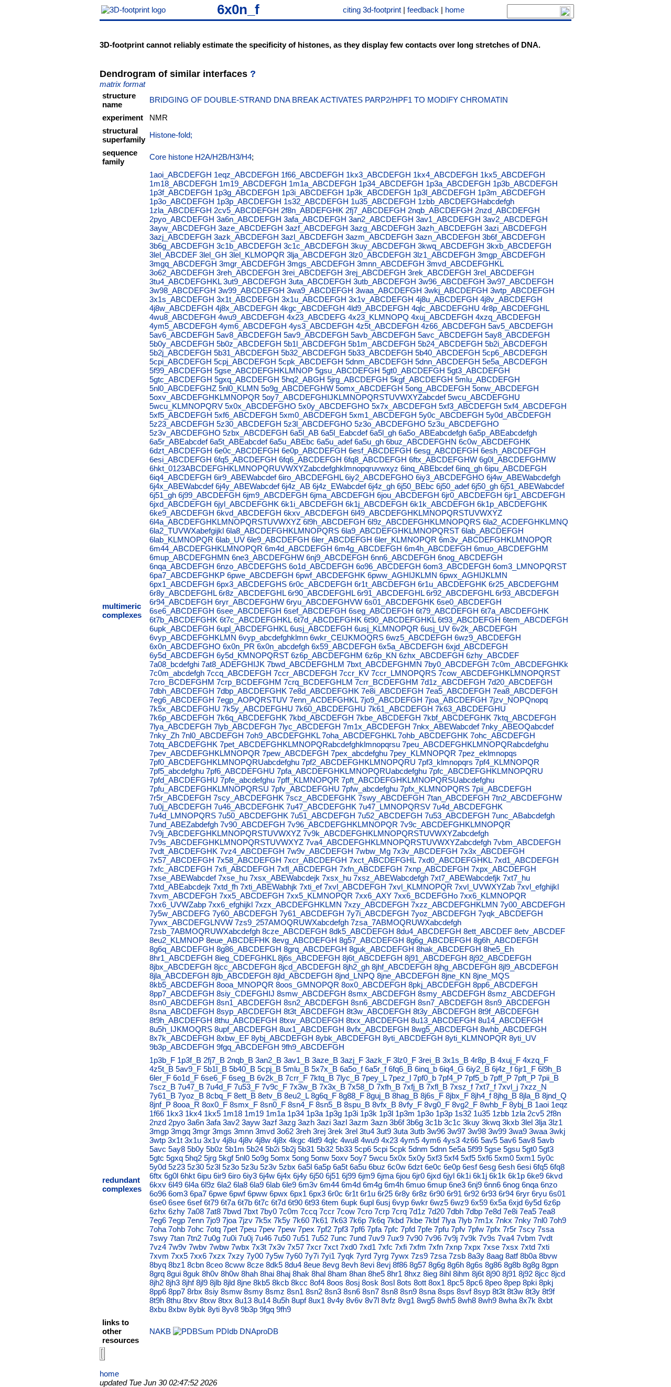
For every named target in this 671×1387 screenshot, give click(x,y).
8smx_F (244, 1104)
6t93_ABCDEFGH (469, 619)
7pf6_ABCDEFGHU (240, 771)
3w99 (497, 1131)
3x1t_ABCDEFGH (248, 299)
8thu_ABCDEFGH (245, 1020)
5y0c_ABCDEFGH (451, 414)
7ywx (400, 1255)
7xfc (385, 1246)
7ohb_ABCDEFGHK (433, 735)
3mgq (180, 1131)
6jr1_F (525, 1068)
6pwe (218, 1193)
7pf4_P (450, 1077)
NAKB (160, 1331)
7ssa (545, 1229)
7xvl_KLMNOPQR (420, 886)
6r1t (351, 1193)
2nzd (157, 1122)
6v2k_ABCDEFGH (484, 628)
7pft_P (525, 1077)
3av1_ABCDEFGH (448, 219)
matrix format (122, 84)
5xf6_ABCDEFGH (245, 414)
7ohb (176, 1229)
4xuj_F (509, 1060)
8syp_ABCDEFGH (249, 1011)
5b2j (289, 1149)
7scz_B (162, 1086)
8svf (464, 1291)
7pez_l (399, 1077)
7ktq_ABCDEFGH (524, 717)
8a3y (476, 1255)
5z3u (249, 1166)
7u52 (319, 1238)
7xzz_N (533, 1086)
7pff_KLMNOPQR (308, 779)
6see (176, 1202)
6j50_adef (452, 486)
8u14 (262, 1300)
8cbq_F (219, 1095)
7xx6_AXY (373, 895)
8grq (157, 1273)
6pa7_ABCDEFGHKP (187, 575)
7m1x (483, 1220)
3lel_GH (213, 254)
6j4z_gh (381, 486)
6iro (234, 1175)
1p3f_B (189, 1060)
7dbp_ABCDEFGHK (252, 690)
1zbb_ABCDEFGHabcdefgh (466, 201)
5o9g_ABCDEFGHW (297, 388)
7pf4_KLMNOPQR (507, 762)
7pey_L (374, 1077)
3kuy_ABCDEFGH (383, 245)
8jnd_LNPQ (355, 975)
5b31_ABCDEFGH (246, 352)
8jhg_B (505, 1095)
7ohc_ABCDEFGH (502, 735)
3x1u (193, 1140)
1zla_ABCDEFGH (180, 210)
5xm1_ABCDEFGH (383, 414)
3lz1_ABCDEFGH (444, 254)
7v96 (433, 1238)
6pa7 (198, 1193)
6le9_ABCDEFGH (278, 539)
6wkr (419, 1202)
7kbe (414, 1220)
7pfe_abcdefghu (247, 779)
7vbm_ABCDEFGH (527, 842)
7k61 (319, 1220)
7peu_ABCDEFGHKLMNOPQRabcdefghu (475, 744)
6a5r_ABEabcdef (178, 441)
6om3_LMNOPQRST (530, 566)
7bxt (250, 1211)
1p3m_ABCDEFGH (511, 192)
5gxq (174, 1157)
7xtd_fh (225, 886)
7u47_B (191, 1086)
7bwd (232, 1211)
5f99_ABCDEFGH (180, 370)
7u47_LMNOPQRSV (394, 806)
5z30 (195, 1166)
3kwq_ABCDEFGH (451, 245)
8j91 (509, 1273)
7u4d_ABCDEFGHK (467, 806)
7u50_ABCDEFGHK (253, 815)
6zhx (157, 1211)
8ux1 (316, 1300)
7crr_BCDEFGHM (386, 682)
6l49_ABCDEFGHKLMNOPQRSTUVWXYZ (426, 512)
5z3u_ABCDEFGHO (463, 423)
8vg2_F (465, 1104)
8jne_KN (456, 975)
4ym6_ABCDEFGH (253, 325)
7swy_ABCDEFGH (391, 797)
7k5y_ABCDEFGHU (257, 708)
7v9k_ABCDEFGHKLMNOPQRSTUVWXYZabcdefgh (396, 833)
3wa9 (517, 1131)
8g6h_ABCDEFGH (505, 940)
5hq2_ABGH (303, 379)
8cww (235, 1264)
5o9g (260, 1157)
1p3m (405, 1113)
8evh (349, 1264)
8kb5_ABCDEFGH (181, 984)
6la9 (257, 1184)
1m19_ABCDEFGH (253, 183)
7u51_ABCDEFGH (322, 815)
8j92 (525, 1273)
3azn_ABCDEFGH (447, 236)
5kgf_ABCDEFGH (421, 379)
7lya (448, 1220)
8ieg (430, 1273)
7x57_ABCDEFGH (181, 860)
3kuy (471, 1122)
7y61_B (162, 1095)
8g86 (493, 1264)
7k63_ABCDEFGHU (470, 708)
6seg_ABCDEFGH (381, 610)
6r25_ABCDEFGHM (524, 584)
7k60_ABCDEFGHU (330, 708)
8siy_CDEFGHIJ (246, 993)
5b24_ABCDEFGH (450, 343)
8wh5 (446, 1300)
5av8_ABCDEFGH (249, 334)
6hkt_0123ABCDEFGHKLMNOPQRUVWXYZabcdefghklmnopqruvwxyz (273, 468)
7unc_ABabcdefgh (523, 815)
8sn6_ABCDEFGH (383, 1002)
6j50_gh (484, 486)
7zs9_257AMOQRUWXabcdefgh (292, 922)
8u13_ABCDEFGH (443, 1020)
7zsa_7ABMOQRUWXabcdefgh (406, 922)
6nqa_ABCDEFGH (181, 566)
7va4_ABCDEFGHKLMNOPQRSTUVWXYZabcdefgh (398, 842)
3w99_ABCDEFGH (251, 290)
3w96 (436, 1131)
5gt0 (529, 1149)
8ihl (445, 1273)
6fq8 (557, 1166)
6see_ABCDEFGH (249, 610)
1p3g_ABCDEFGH (246, 192)
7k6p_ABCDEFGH (181, 717)
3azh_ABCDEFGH (449, 228)
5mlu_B (296, 1068)
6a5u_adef (334, 441)
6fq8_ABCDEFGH (375, 459)
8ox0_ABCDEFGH (373, 984)
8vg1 (406, 1300)
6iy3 (250, 1175)
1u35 (481, 1113)
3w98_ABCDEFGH (182, 290)
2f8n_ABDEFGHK (312, 210)
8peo (493, 1282)
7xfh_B (388, 1086)
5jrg (210, 1157)
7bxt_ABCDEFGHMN (384, 664)
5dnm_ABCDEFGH (379, 361)
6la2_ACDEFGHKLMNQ (525, 521)
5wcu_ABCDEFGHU (484, 397)
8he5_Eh (498, 949)
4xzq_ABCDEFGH (507, 317)
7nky (522, 1220)
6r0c (335, 1193)
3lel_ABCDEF (173, 254)
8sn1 (295, 1291)
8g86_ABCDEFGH (249, 949)
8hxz (412, 1273)
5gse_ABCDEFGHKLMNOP (263, 370)
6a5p (322, 1166)
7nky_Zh (164, 735)
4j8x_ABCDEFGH (246, 308)
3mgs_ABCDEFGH (321, 263)
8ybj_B (521, 1104)
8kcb (280, 1282)
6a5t (340, 1166)
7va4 (505, 1238)
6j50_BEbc (415, 486)
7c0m (288, 1211)
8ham (337, 1273)
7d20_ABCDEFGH (520, 682)
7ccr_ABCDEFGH (305, 673)
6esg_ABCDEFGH (446, 450)
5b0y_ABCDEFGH (181, 343)
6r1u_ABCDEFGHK (452, 584)
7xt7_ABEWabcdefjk (465, 877)
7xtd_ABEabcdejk (180, 886)
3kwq (491, 1122)
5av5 (489, 1140)
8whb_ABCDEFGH (513, 1029)
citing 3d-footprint (372, 9)
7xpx (472, 1246)
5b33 (344, 1149)
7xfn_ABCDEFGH (370, 868)
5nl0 (242, 1157)
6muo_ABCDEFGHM (511, 548)
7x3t (259, 1246)
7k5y (282, 1220)
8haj (283, 1273)
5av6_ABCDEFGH (181, 334)
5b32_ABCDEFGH (313, 352)
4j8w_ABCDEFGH (181, 308)
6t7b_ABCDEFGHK (183, 619)
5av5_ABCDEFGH (520, 325)
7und (357, 1238)
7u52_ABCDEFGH (390, 815)
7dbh (455, 1211)
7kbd (395, 1220)
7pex (306, 1229)
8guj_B (378, 1095)
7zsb (457, 1255)
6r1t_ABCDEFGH (385, 584)
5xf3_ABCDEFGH (470, 406)
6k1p (516, 1175)
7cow (346, 1211)
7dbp (474, 1211)
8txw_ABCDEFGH (311, 1020)
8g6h (455, 1264)
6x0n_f (238, 9)
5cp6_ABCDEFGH (514, 352)
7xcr (313, 1246)
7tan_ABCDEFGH (458, 797)
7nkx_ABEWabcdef (446, 726)
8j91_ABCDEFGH (436, 957)
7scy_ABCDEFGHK (248, 797)
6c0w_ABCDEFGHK (495, 441)
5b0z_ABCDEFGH (249, 343)
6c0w (396, 1166)
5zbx (287, 1166)
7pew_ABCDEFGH (295, 753)
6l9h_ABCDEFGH (334, 521)
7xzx (217, 1255)
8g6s (474, 1264)
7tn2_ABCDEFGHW (527, 797)
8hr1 (394, 1273)
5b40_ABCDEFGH (447, 352)
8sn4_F (300, 1104)
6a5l (305, 1166)
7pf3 (340, 1229)
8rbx (194, 1291)
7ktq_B (322, 1077)
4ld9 (315, 1140)
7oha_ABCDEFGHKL (359, 735)
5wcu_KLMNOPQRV (186, 406)
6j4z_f (502, 1068)
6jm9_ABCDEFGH (275, 495)
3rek (335, 1131)
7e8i (510, 1211)
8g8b (512, 1264)
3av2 (231, 1122)
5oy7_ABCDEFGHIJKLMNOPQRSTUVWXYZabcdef (354, 397)
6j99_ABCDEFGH (209, 495)
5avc (157, 1149)
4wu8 (349, 1140)
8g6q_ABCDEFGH (181, 949)
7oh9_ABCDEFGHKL (283, 735)
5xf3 (434, 1157)
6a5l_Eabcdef (344, 432)
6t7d (278, 1202)
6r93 (488, 1193)
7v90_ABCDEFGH (252, 824)
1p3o (425, 1113)
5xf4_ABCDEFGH (535, 406)
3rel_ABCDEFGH (503, 272)
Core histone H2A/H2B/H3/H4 (200, 156)
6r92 (471, 1193)
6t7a (228, 1202)
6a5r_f (375, 1068)
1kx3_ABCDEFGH (378, 174)
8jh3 (173, 1282)
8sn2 (314, 1291)
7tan (177, 1238)
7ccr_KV (354, 673)
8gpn (550, 1264)
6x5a (498, 1202)
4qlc (331, 1140)
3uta (400, 1131)
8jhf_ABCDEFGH (402, 966)
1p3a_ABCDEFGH (458, 183)
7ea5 (528, 1211)
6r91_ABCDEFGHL (390, 593)
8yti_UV (522, 1038)
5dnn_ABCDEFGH (447, 361)
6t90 (295, 1202)
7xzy (236, 1255)
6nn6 (492, 1184)
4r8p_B (483, 1060)
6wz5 (439, 1202)
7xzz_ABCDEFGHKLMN (454, 904)
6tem (330, 1202)
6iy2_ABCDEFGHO (379, 477)
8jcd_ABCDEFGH (309, 966)
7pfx (493, 1229)
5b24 (254, 1149)
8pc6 (474, 1282)
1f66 (156, 1113)
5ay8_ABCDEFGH (517, 334)
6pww (257, 1193)
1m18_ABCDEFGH (183, 183)
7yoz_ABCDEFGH (443, 913)
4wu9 (370, 1140)
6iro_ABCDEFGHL (310, 477)
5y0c (545, 1157)
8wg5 (426, 1300)
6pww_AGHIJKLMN (402, 575)
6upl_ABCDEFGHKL (252, 628)
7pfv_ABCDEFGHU (305, 788)
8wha (508, 1300)
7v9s (487, 1238)
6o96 (157, 1193)
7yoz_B (191, 1095)
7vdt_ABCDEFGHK (183, 851)
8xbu (157, 1309)
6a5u (358, 1166)
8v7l (372, 1300)
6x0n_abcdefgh (283, 646)
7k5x (263, 1220)
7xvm (159, 1255)
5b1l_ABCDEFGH (315, 343)
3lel (527, 1122)
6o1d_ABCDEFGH (321, 566)
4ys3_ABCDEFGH (321, 325)
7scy (526, 1229)
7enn (195, 1220)
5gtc (156, 1157)
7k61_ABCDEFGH (400, 708)
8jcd (558, 1273)
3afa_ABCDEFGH (315, 219)
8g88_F (351, 1095)
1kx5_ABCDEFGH (512, 174)
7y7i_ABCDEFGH (378, 913)
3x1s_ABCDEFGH (181, 299)
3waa (538, 1131)
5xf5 (468, 1157)
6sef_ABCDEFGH (315, 610)
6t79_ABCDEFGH (447, 610)
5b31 (306, 1149)
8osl (388, 1282)
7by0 (268, 1211)
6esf (469, 1166)
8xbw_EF (233, 1038)
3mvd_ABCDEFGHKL (465, 263)
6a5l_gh (383, 432)
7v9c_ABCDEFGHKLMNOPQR (455, 824)
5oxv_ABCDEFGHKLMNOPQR (204, 397)
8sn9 (408, 1291)
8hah (249, 1273)
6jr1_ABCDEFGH (534, 495)
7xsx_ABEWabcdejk (285, 877)
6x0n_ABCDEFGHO (185, 646)
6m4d (351, 1184)
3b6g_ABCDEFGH (181, 245)
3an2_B (268, 1060)
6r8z (419, 1193)
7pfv (458, 1229)
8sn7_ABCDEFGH (450, 1002)
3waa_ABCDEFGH (388, 290)
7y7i (312, 1255)
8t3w (515, 1291)
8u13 (243, 1300)
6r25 (385, 1193)
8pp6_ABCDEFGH (505, 984)
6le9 (289, 1184)
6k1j (480, 1175)
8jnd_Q (554, 1095)
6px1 (298, 1193)
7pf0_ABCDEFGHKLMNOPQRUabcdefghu (224, 762)
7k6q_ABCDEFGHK (252, 717)
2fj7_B (214, 1060)
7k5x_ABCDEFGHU (184, 708)
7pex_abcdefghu (359, 753)
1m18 (232, 1113)
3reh (303, 1131)
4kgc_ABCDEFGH (312, 308)
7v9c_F (274, 1086)
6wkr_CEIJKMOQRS (347, 637)
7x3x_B (332, 1086)
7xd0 (348, 1246)
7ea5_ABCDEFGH (458, 690)
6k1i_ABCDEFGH (312, 504)
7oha (157, 1229)
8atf (511, 1255)
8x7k (527, 1300)
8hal (318, 1273)
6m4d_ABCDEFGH (298, 548)
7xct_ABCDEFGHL (382, 860)
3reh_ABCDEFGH (248, 272)
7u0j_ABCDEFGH (180, 806)
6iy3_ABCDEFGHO (450, 477)
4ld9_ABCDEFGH (378, 308)
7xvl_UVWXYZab (484, 886)
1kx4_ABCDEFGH (445, 174)
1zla (518, 1113)
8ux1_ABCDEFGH (311, 1029)
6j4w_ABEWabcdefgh (523, 477)
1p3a (314, 1113)
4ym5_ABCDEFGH (183, 325)
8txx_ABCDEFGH (377, 1020)
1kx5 (212, 1113)
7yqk (345, 1255)
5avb (545, 1140)
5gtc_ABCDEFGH (180, 379)
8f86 (400, 1264)
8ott (420, 1282)
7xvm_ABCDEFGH (183, 895)
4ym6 (431, 1140)
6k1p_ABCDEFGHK (512, 504)
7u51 (301, 1238)
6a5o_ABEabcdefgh (432, 432)
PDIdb (226, 1331)
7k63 (338, 1220)
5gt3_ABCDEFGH (478, 370)
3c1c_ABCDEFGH (316, 245)
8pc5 (455, 1282)
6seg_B (242, 1077)
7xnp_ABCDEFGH (436, 868)
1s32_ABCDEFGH (316, 201)
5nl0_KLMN (239, 388)
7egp (176, 1220)
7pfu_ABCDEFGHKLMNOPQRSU (209, 788)
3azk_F (378, 1060)
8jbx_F (457, 1095)
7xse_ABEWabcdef (182, 877)
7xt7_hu (516, 877)
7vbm (526, 1238)
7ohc (195, 1229)
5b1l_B (215, 1068)
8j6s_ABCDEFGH (309, 957)
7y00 (254, 1255)
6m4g (372, 1184)
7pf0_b (424, 1077)
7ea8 (546, 1211)
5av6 (508, 1140)
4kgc (297, 1140)
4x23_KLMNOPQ (378, 317)
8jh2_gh (356, 966)
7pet (230, 1229)
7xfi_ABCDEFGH (244, 868)
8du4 (293, 1264)
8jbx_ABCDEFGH (180, 966)
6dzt (415, 1166)
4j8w (262, 1140)
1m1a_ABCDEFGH (322, 183)
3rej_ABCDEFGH (375, 272)
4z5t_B (161, 1068)
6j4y (300, 1175)
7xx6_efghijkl (230, 904)
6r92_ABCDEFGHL (459, 593)
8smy (253, 1291)
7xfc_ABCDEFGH (180, 868)
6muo (415, 1184)
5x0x (397, 1157)
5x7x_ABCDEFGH (404, 406)
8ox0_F (215, 1104)
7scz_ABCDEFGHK (321, 797)
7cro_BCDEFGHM (181, 682)
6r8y (402, 1193)
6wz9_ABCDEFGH (487, 637)
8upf (298, 1300)
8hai (267, 1273)
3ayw (251, 1122)
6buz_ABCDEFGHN (421, 441)
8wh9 (487, 1300)
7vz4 (157, 1246)
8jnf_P (160, 1104)
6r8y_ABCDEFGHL (183, 593)
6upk (349, 1202)
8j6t (478, 1273)
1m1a (275, 1113)
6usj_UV (435, 628)
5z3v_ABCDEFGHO (185, 432)
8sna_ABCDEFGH (181, 1011)
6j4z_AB (296, 486)
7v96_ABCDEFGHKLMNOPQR (342, 824)
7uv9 (376, 1238)
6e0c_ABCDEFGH (246, 450)
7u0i (229, 1238)
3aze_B (325, 1060)
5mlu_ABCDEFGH (487, 379)
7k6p (357, 1220)
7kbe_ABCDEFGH (388, 717)
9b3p (249, 1309)
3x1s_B (455, 1060)
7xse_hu (232, 877)
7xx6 (198, 1255)
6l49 (175, 1184)
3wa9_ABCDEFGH (320, 290)
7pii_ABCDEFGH (502, 788)
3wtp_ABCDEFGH (522, 290)
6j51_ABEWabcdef (532, 486)
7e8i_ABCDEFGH (392, 690)
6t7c (261, 1202)
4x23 (389, 1140)
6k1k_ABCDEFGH (442, 504)
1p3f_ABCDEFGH (180, 192)
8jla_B (529, 1095)
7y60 (294, 1255)
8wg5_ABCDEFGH (445, 1029)
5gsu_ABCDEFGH (347, 370)
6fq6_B (400, 1068)
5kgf (226, 1157)
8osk (370, 1282)
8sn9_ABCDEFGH (517, 1002)
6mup (437, 1184)
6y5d (533, 1202)
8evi (367, 1264)
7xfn (435, 1246)
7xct (330, 1246)
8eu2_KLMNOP (176, 940)
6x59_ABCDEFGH (343, 646)
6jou (403, 1175)
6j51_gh (162, 495)
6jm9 (366, 1175)
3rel (351, 1131)
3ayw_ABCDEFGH (182, 228)
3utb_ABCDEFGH (384, 281)
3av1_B (297, 1060)
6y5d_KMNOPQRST (253, 655)
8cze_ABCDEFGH (294, 931)
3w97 (456, 1131)
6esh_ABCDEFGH (513, 450)
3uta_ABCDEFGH (319, 281)
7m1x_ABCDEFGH (376, 726)
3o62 (285, 1131)
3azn (379, 1122)
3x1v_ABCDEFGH (381, 299)
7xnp (453, 1246)
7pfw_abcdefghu (370, 788)
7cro (364, 1211)
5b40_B (242, 1068)
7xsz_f (461, 1086)
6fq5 (540, 1166)
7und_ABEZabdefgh (183, 824)
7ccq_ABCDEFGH (239, 673)
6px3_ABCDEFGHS (252, 584)
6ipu (204, 1175)
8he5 (376, 1273)
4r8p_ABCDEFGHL (515, 308)
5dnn (438, 1149)
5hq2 (193, 1157)
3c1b (433, 1122)
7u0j (246, 1238)
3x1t (175, 1140)
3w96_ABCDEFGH (451, 281)
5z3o (230, 1166)
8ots (404, 1282)
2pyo (176, 1122)
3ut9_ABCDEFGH (254, 281)
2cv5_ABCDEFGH (246, 210)
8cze (255, 1264)
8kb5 (261, 1282)
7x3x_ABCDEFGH (492, 851)
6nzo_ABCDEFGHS (252, 566)
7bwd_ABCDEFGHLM (305, 664)
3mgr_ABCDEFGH (252, 263)
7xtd (528, 1246)
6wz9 (459, 1202)
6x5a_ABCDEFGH (410, 646)
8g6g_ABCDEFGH (438, 940)
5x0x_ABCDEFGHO (260, 406)
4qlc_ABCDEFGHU (446, 308)
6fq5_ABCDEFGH (245, 459)
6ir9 (219, 1175)
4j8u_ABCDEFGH (447, 299)
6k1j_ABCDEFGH (376, 504)
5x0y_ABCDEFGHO (334, 406)
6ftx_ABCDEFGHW (443, 459)
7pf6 (357, 1229)
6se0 (157, 1202)
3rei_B (429, 1060)
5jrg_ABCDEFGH (357, 379)
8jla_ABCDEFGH (179, 975)
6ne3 (457, 1184)
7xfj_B (413, 1086)
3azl (340, 1122)
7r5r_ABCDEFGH (180, 797)
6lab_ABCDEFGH (492, 530)
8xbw (177, 1309)
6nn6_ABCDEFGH (403, 557)
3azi (324, 1122)
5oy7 (358, 1157)
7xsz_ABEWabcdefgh (390, 877)
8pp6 (157, 1291)
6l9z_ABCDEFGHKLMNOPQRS (424, 521)
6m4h (394, 1184)
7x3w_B (303, 1086)
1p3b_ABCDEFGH (525, 183)
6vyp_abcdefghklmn (273, 637)
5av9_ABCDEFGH (316, 334)
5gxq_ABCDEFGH (246, 379)
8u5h (281, 1300)
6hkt (187, 1175)
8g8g (531, 1264)
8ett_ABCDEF (487, 931)
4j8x (280, 1140)
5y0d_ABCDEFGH (518, 414)
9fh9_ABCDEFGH (313, 1046)
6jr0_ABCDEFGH (471, 495)
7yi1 (328, 1255)
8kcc (299, 1282)
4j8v (246, 1140)
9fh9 (283, 1309)
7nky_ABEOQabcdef (517, 726)
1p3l (386, 1113)
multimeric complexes (122, 610)
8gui (174, 1273)
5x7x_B (324, 1068)
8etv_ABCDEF (539, 931)
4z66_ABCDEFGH (453, 325)
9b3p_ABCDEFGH (181, 1046)
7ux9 (395, 1238)
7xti (543, 1246)
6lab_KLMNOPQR (181, 539)
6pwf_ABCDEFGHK (330, 575)
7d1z (417, 1211)
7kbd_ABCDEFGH (321, 717)
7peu (248, 1229)
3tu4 (367, 1131)
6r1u (367, 1193)
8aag (494, 1255)
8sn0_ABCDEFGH (181, 1002)
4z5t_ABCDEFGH (387, 325)
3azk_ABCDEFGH (246, 236)
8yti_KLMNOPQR (476, 1038)
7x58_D (361, 1086)
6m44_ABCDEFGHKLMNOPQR (206, 548)
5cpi (380, 1149)
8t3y (532, 1291)
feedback (423, 9)
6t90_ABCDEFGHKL (400, 619)
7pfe (424, 1229)
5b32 (325, 1149)
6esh (506, 1166)
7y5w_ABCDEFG (179, 913)
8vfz (388, 1300)
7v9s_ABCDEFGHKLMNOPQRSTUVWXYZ (226, 842)
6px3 (317, 1193)
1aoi (542, 1104)
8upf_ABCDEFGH (245, 1029)
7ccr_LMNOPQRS (403, 673)
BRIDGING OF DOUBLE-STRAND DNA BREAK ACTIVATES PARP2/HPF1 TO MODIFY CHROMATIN (328, 99)
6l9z (208, 1184)
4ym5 (409, 1140)
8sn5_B (329, 1104)
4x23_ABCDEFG (316, 317)
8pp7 (176, 1291)
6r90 (437, 1193)
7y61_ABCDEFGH (311, 913)
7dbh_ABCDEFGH (181, 690)
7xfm (417, 1246)
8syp (481, 1291)
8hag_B (405, 1095)
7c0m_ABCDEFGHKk (529, 664)
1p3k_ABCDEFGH (378, 192)
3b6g (414, 1122)
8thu (173, 1300)
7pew (286, 1229)
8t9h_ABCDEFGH (180, 1020)
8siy (211, 1291)
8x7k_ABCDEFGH (181, 1038)
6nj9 (475, 1184)
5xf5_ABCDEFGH (180, 414)
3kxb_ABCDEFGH (518, 245)
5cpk (397, 1149)
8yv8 (230, 1309)
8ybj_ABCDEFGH (282, 1038)
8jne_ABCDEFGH (408, 975)
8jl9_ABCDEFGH (528, 966)
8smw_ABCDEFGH (311, 993)
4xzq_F (535, 1060)
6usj (383, 1202)
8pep (512, 1282)
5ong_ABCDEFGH (437, 388)
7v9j (450, 1238)
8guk (191, 1273)
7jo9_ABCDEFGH (391, 699)
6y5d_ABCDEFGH (181, 655)
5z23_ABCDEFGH (181, 423)
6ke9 (535, 1175)
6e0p (451, 1166)
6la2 (224, 1184)
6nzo (548, 1184)
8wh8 (467, 1300)
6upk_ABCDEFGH (181, 628)
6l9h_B (549, 1068)
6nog (511, 1184)
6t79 (211, 1202)
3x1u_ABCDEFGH (314, 299)
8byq (157, 1264)
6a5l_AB (304, 432)
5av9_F (188, 1068)
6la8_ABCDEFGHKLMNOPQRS (282, 530)
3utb (417, 1131)
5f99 (475, 1149)
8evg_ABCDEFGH (304, 940)
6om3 (178, 1193)
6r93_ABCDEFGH (527, 593)
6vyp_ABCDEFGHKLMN (192, 637)
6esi (524, 1166)
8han (357, 1273)
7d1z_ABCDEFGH (452, 682)
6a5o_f (351, 1068)
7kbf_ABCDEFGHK (457, 717)
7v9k (468, 1238)
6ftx (155, 1175)
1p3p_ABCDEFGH (249, 201)
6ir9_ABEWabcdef (245, 477)
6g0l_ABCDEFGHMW (517, 459)
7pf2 (324, 1229)
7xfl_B (437, 1086)
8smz (275, 1291)
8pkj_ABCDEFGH (439, 984)
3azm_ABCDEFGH (379, 236)
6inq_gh (469, 468)
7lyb (465, 1220)
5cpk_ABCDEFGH (310, 361)
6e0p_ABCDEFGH (314, 450)
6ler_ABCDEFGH (341, 539)
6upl (367, 1202)
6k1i (464, 1175)
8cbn (195, 1264)
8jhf (188, 1282)
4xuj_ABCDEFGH (442, 317)
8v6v (354, 1300)
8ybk (197, 1309)
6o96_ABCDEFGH (388, 566)
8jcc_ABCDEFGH (245, 966)
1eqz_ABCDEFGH (246, 174)
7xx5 (179, 1255)
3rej (319, 1131)
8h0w (230, 1273)
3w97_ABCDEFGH (520, 281)
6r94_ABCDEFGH (181, 601)
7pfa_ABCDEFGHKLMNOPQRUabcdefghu (352, 771)
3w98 (477, 1131)
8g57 (417, 1264)
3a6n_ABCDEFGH (249, 219)
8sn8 (389, 1291)
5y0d (157, 1166)
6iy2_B (478, 1068)
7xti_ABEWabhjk (268, 886)
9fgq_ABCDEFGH (248, 1046)
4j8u (229, 1140)
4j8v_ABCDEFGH (511, 299)
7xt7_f (485, 1086)
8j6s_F (431, 1095)
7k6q (376, 1220)
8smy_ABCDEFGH (451, 993)
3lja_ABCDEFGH (317, 254)
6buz (377, 1166)
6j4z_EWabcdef (339, 486)
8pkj (546, 1282)
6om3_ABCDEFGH (457, 566)
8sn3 (332, 1291)
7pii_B (548, 1077)
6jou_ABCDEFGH (408, 495)
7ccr (326, 1211)
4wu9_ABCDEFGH (251, 317)
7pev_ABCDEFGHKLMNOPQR (204, 753)
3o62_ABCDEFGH (181, 272)
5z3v (268, 1166)
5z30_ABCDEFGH (249, 423)
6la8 (240, 1184)
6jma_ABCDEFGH (342, 495)
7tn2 (194, 1238)
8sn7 (370, 1291)
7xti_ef (310, 886)
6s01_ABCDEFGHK (399, 601)
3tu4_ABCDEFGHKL (185, 281)
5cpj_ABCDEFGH (245, 361)
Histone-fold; (170, 134)
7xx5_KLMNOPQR (319, 895)
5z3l (213, 1166)
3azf (269, 1122)
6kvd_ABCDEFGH (249, 512)
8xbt (545, 1300)
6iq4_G (451, 1068)
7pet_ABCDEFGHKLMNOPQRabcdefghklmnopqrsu (310, 744)
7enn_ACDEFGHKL (323, 699)
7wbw (219, 1246)
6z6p (552, 1202)
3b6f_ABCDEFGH (513, 236)
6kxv (157, 1184)
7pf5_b (476, 1077)
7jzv (246, 1220)
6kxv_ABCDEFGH (316, 512)
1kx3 (174, 1113)
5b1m (234, 1149)
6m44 (329, 1184)
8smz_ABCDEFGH (521, 993)
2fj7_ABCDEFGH (375, 210)
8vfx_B (384, 1104)
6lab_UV (230, 539)
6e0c (433, 1166)
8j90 (493, 1273)
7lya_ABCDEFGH (180, 726)
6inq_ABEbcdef (427, 468)
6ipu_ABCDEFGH (515, 468)
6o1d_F (186, 1077)
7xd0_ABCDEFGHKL (455, 860)
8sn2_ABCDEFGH (316, 1002)
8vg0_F (437, 1104)
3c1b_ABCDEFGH (249, 245)
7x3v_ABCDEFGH (425, 851)
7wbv (198, 1246)
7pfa (374, 1229)
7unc (338, 1238)
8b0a (528, 1255)
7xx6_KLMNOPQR (493, 895)
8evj (383, 1264)
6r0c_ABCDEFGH (320, 584)
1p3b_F (162, 1060)
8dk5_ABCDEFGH (361, 931)
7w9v (177, 1246)
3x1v (211, 1140)
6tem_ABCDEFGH (535, 619)
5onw (320, 1157)
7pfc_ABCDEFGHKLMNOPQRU (486, 771)
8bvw (548, 1255)
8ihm (461, 1273)
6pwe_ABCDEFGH (260, 575)
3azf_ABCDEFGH (316, 228)
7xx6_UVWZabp (177, 904)
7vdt (545, 1238)
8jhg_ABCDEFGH (465, 966)
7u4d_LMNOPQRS (182, 815)
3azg (287, 1122)
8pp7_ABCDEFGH (181, 993)
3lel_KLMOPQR (257, 254)
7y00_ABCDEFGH (532, 904)
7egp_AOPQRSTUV (252, 699)
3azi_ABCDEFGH (515, 228)
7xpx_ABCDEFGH (503, 868)
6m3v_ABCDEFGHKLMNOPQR (495, 539)
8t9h (156, 1300)
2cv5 (535, 1113)
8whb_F (493, 1104)
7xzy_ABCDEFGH (376, 904)
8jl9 (202, 1282)
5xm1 (525, 1157)
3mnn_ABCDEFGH (391, 263)
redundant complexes (122, 1184)
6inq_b (426, 1068)
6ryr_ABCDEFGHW (249, 601)
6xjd (515, 1202)
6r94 (506, 1193)
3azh (306, 1122)
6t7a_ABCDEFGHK (515, 610)
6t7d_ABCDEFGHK (328, 619)
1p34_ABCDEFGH (391, 183)
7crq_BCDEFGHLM (318, 682)
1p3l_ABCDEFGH (444, 192)
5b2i (272, 1149)
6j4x (284, 1175)
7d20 (436, 1211)
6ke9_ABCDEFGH (181, 512)
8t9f (548, 1291)
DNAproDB (259, 1331)
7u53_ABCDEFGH (457, 815)
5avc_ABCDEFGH (450, 334)
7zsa (438, 1255)
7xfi (401, 1246)
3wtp (157, 1140)
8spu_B (357, 1104)
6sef (194, 1202)
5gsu (511, 1149)
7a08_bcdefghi (174, 664)
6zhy (176, 1211)
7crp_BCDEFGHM (249, 682)
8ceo (214, 1264)
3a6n (195, 1122)
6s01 (557, 1193)
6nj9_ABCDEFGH (337, 557)
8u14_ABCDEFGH (510, 1020)
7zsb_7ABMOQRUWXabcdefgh (204, 931)
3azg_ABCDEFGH (382, 228)
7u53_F (246, 1086)
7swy (158, 1238)
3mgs (222, 1131)
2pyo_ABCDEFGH (181, 219)
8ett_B (245, 1095)
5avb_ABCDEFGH (383, 334)
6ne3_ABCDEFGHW (268, 557)
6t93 (312, 1202)
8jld (229, 1282)
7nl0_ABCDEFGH (212, 735)
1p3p (444, 1113)
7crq (399, 1211)
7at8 (213, 1211)
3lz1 (555, 1122)
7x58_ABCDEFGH (249, 860)
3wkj (557, 1131)
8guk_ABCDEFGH (381, 949)
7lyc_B (348, 1077)
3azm (359, 1122)
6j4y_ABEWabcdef (247, 486)
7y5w (274, 1255)
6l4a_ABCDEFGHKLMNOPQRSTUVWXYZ (225, 521)
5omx (280, 1157)
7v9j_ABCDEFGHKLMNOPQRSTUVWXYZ (225, 833)
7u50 (282, 1238)
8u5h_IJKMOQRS (180, 1029)
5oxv (339, 1157)
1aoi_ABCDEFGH (180, 174)
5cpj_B (269, 1068)
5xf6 (485, 1157)
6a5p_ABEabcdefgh (503, 432)
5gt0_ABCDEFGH (413, 370)
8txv (190, 1300)
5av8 (526, 1140)
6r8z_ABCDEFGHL (252, 593)
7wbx (240, 1246)
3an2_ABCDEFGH (381, 219)
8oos (335, 1282)
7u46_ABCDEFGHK (249, 806)
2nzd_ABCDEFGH (507, 210)
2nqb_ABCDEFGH (440, 210)
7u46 (263, 1238)
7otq (213, 1229)
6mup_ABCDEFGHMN (189, 557)
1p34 (295, 1113)
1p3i (351, 1113)
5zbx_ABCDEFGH (255, 432)
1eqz (559, 1104)
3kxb (510, 1122)
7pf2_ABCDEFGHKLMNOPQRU (358, 762)
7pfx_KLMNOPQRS (435, 788)
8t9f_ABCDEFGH (508, 1011)
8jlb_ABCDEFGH (241, 975)
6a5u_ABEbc (292, 441)
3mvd (265, 1131)
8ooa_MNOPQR (245, 984)
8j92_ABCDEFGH (500, 957)
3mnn (243, 1131)
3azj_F (351, 1060)
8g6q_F (324, 1095)
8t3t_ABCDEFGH (314, 1011)
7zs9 (419, 1255)
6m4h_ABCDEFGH (438, 548)
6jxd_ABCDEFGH (180, 504)
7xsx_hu (336, 877)
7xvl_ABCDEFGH (355, 886)
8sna (427, 1291)
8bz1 (176, 1264)
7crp (381, 1211)
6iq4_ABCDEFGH (180, 477)
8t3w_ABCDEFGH (379, 1011)
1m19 (254, 1113)
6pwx (278, 1193)
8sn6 (351, 1291)
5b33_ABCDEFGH (380, 352)
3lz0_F (404, 1060)
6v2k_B (270, 1077)
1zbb (500, 1113)
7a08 (195, 1211)
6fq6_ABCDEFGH (310, 459)
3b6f (396, 1122)
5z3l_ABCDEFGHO (318, 423)
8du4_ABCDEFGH (428, 931)
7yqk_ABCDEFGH (510, 913)
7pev (266, 1229)
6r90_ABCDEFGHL (321, 593)
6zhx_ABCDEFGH (431, 655)
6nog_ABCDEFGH (470, 557)
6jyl (448, 1175)
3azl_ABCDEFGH (312, 236)
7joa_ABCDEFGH (456, 699)
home (454, 9)
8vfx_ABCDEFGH (378, 1029)
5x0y (416, 1157)
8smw (231, 1291)
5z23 (176, 1166)
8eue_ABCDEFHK (238, 940)
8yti (214, 1309)
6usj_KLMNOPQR (386, 628)
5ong (300, 1157)
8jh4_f (481, 1095)
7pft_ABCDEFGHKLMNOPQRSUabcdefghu (417, 779)
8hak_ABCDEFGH (448, 949)
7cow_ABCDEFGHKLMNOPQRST (499, 673)
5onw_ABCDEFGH (505, 388)
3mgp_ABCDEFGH (511, 254)
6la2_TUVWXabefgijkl (186, 530)
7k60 (301, 1220)
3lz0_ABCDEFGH (380, 254)
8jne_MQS (491, 975)
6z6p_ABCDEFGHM (327, 655)
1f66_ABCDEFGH (312, 174)
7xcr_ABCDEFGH (315, 860)
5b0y (195, 1149)
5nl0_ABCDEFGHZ (183, 388)
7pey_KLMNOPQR (422, 753)
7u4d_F (219, 1086)
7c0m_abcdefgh (176, 673)
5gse (492, 1149)
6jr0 (418, 1175)
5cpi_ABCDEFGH (180, 361)
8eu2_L (296, 1095)
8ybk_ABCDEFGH (348, 1038)
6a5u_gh (369, 441)
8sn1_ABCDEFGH (249, 1002)
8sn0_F (273, 1104)
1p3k (368, 1113)
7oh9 (557, 1220)
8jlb (215, 1282)
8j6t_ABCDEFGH (372, 957)
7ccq (308, 1211)
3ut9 (383, 1131)
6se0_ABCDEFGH (469, 601)
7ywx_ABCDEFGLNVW (191, 922)
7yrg (380, 1255)
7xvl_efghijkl (538, 886)
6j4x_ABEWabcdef (181, 486)
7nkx (503, 1220)
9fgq (266, 1309)
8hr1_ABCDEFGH (181, 957)
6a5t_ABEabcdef (238, 441)
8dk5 (274, 1264)
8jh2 (156, 1282)
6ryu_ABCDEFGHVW (324, 601)
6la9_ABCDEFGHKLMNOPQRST (400, 530)
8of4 (317, 1282)
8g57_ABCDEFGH (371, 940)
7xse (491, 1246)
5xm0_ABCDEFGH (313, 414)
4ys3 (451, 1140)
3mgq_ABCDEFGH (183, 263)
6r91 (454, 1193)
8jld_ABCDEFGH (303, 975)
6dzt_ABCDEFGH (180, 450)
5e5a (457, 1149)
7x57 (295, 1246)
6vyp (400, 1202)
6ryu (539, 1193)
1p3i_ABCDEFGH (313, 192)
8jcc (542, 1273)
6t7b (244, 1202)
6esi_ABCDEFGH (180, 459)
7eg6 (157, 1220)
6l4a (192, 1184)
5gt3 (546, 1149)
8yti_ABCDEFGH (413, 1038)
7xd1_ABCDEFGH (526, 860)
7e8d (492, 1211)
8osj (352, 1282)
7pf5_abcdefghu (176, 771)
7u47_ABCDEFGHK (321, 806)
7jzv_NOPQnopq (518, 699)
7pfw (476, 1229)
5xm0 (504, 1157)
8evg (330, 1264)
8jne (244, 1282)
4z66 (470, 1140)
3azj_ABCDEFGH (180, 236)
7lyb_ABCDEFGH (245, 726)
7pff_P (501, 1077)
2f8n (553, 1113)
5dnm (418, 1149)
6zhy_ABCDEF (492, 655)
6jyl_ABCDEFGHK (246, 504)
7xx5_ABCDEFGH (251, 895)
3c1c (452, 1122)
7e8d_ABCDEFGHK (324, 690)
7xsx (510, 1246)
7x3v (276, 1246)
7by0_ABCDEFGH (456, 664)
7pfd (408, 1229)
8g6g (436, 1264)
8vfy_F (410, 1104)
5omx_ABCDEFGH (369, 388)
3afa (213, 1122)
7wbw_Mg (373, 851)
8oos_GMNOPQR (307, 984)
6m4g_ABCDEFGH (368, 548)
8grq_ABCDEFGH (315, 949)
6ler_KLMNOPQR (405, 539)
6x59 (479, 1202)
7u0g (211, 1238)
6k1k (497, 1175)
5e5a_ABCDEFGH (514, 361)
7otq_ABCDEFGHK (183, 744)
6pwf (237, 1193)
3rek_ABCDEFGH (439, 272)
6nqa (530, 1184)
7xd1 (367, 1246)
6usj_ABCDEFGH (321, 628)
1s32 (462, 1113)
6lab (273, 1184)
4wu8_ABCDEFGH (182, 317)
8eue (312, 1264)
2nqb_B (240, 1060)
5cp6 (362, 1149)
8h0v (210, 1273)
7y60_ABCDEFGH (244, 913)
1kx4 (193, 1113)
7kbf (432, 1220)
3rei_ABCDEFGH (312, 272)
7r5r (509, 1229)
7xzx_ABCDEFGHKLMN (298, 904)
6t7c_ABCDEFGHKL (255, 619)
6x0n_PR (239, 646)
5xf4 (451, 1157)
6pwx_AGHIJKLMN (473, 575)
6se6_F (213, 1077)
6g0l (171, 1175)
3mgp (159, 1131)
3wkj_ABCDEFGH (456, 290)
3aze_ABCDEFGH (250, 228)
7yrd (363, 1255)
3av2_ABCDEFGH (515, 219)
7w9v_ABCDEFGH (320, 851)
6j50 (316, 1175)
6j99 (349, 1175)
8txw (208, 1300)
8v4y (335, 1300)
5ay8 (176, 1149)
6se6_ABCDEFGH (181, 610)
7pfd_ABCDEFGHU (183, 779)
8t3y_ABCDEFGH (444, 1011)
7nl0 (540, 1220)
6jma (385, 1175)
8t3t (498, 1291)
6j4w (267, 1175)
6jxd (434, 1175)
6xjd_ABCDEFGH (477, 646)
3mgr (201, 1131)
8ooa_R (186, 1104)
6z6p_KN (381, 655)
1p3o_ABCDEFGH (181, 201)
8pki (530, 1282)
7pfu (441, 1229)
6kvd (554, 1175)
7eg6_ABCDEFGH (181, 699)
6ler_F (160, 1077)
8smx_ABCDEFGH (382, 993)
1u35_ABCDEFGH (383, 201)
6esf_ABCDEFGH (380, 450)
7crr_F (296, 1077)
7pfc (391, 1229)
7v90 (414, 1238)
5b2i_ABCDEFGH (516, 343)
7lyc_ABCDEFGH (309, 726)
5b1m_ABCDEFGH (382, 343)
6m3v (308, 1184)
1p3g (333, 1113)
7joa (229, 1220)
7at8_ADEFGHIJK (233, 664)
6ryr (522, 1193)
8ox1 (436, 1282)
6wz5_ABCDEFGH (419, 637)
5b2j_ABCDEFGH (180, 352)
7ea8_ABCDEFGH (525, 690)
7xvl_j (508, 1086)
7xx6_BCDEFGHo (426, 895)
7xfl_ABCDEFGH (307, 868)
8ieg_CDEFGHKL (245, 957)
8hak (301, 1273)
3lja (540, 1122)
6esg (487, 1166)
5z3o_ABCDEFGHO (390, 423)
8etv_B (270, 1095)
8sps (446, 1291)
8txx (225, 1300)
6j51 (333, 1175)
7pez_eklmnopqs (487, 753)
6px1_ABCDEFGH (181, 584)
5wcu (378, 1157)
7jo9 (213, 1220)
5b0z (214, 1149)
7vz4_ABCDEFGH (252, 851)
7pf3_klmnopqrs (445, 762)
